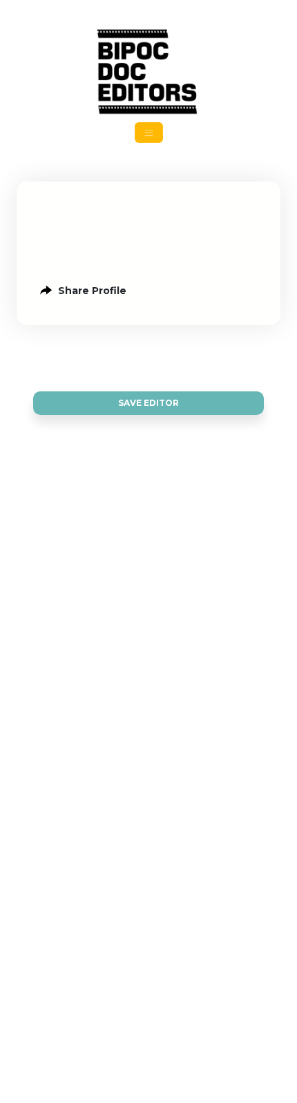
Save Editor (148, 403)
